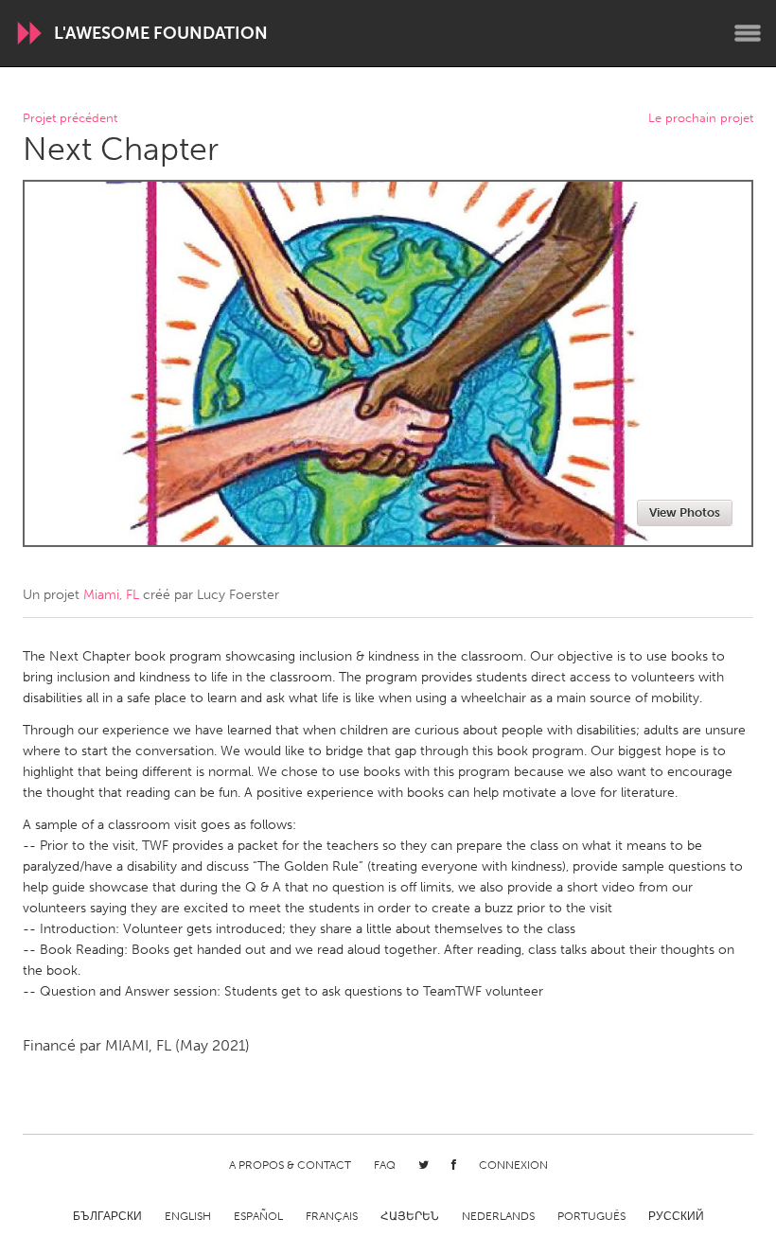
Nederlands (498, 1216)
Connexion (513, 1165)
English (188, 1216)
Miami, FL (111, 595)
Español (258, 1216)
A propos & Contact (290, 1165)
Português (591, 1216)
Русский (676, 1216)
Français (332, 1216)
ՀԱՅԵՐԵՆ (409, 1216)
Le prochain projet (700, 119)
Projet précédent (70, 119)
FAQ (385, 1165)
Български (107, 1216)
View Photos (684, 512)
